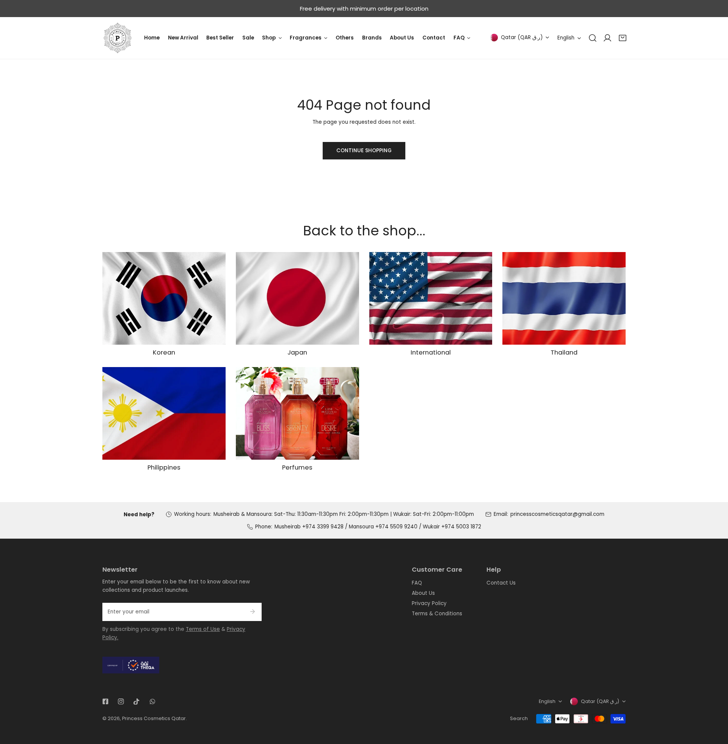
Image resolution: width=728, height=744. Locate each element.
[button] (622, 38)
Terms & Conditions (437, 613)
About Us (423, 593)
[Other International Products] (431, 298)
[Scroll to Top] (715, 704)
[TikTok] (136, 701)
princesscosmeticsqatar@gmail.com (557, 514)
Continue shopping (364, 150)
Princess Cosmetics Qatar (154, 718)
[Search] (592, 38)
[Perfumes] (297, 413)
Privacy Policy (429, 603)
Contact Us (501, 582)
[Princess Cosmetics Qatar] (117, 38)
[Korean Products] (164, 298)
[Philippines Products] (164, 413)
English (565, 37)
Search (519, 718)
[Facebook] (105, 701)
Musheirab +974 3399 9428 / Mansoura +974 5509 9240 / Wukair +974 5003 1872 (378, 526)
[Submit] (252, 611)
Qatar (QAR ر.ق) (522, 37)
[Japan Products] (297, 298)
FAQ (417, 582)
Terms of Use (203, 629)
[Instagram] (121, 701)
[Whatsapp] (152, 701)
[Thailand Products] (564, 298)
